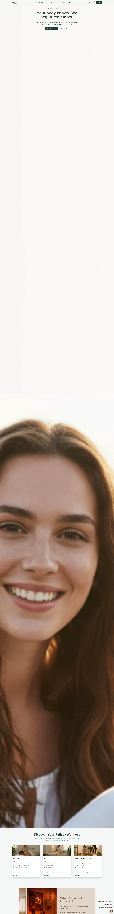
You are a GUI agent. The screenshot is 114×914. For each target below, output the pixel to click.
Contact (69, 2)
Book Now (99, 2)
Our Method (41, 2)
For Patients (57, 2)
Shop (64, 2)
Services (48, 2)
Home (35, 2)
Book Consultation (51, 28)
